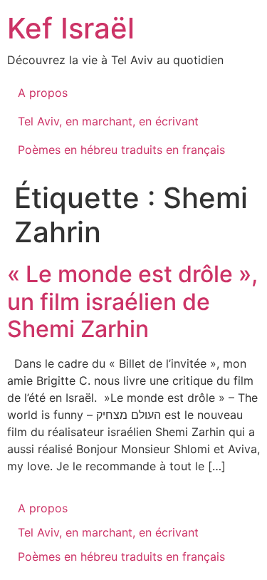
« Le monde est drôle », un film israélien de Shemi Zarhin (132, 301)
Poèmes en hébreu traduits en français (121, 150)
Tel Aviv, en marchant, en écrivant (108, 121)
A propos (43, 93)
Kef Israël (71, 28)
